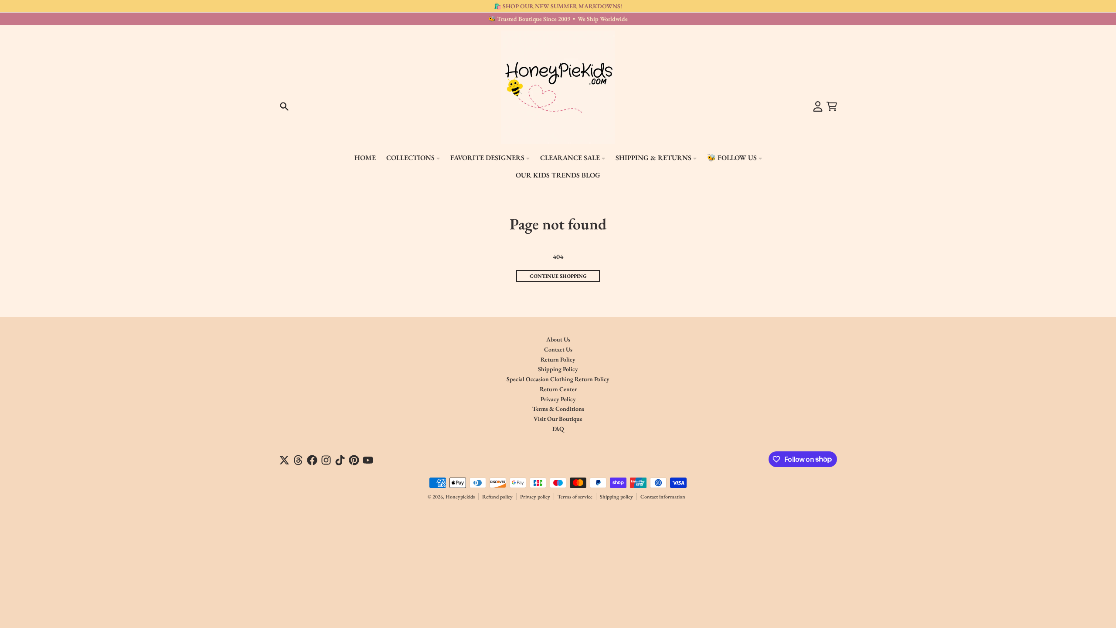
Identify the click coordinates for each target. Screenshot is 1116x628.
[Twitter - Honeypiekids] (284, 460)
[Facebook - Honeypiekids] (312, 460)
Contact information (662, 496)
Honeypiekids (460, 496)
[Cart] (832, 106)
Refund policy (497, 496)
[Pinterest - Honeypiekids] (354, 460)
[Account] (818, 106)
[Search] (284, 106)
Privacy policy (535, 496)
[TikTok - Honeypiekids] (340, 460)
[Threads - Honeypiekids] (298, 460)
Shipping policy (616, 496)
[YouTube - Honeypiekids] (368, 460)
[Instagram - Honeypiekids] (326, 460)
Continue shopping (558, 276)
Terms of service (575, 496)
